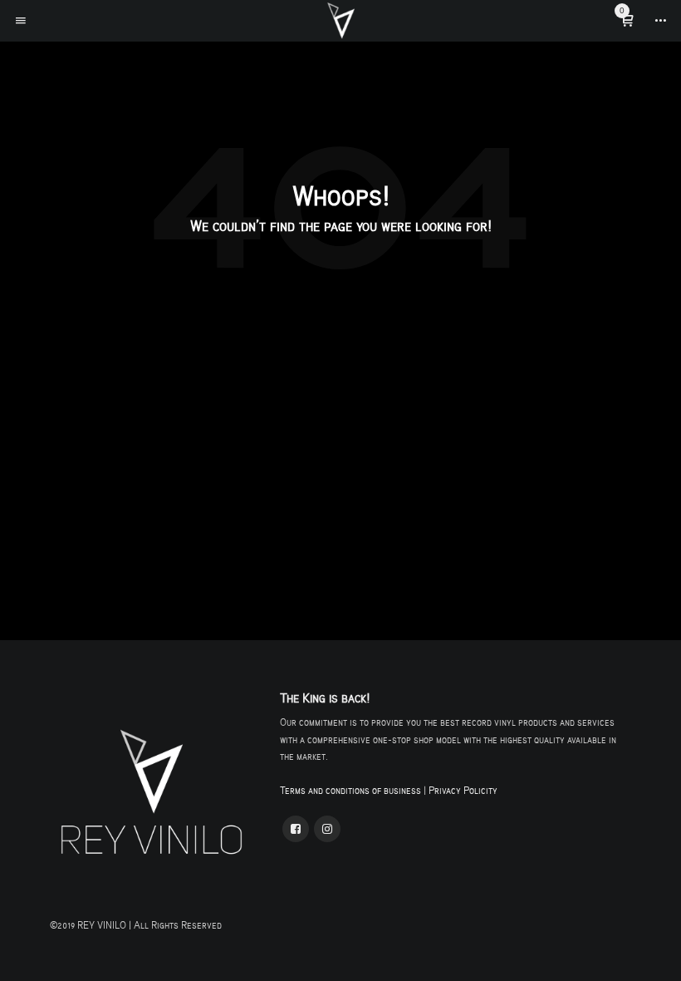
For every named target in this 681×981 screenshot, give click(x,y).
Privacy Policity (463, 790)
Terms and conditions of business (350, 790)
